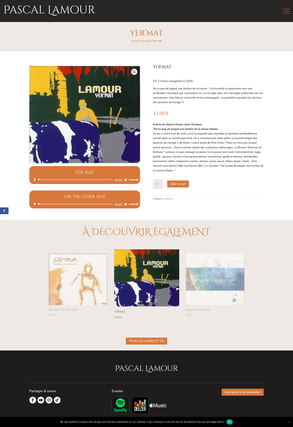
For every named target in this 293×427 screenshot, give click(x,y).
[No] (288, 422)
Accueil (135, 40)
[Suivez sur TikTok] (57, 400)
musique (146, 40)
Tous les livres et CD (146, 341)
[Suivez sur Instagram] (49, 400)
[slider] (132, 179)
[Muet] (125, 179)
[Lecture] (34, 179)
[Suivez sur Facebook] (32, 400)
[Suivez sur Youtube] (40, 400)
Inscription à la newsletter (243, 392)
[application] (84, 179)
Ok (229, 421)
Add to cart (178, 184)
